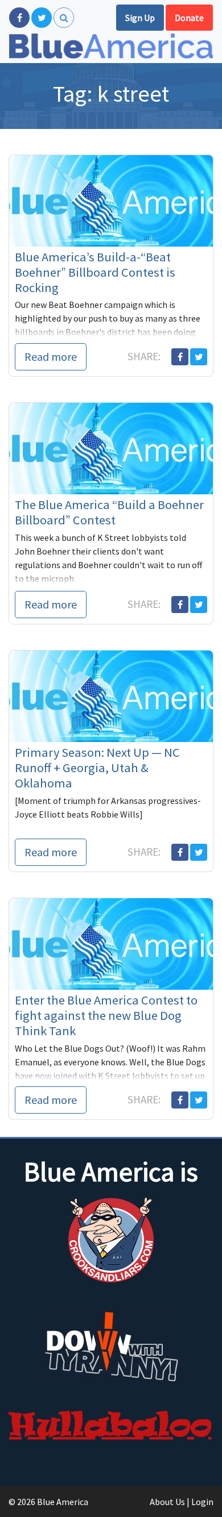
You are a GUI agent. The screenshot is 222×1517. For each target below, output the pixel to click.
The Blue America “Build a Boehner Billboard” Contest (109, 512)
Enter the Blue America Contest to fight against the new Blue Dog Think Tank (106, 1015)
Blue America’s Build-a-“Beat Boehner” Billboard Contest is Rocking (95, 272)
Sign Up (140, 17)
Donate (189, 17)
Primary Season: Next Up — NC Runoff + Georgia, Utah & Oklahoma (97, 767)
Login (202, 1501)
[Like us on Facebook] (19, 17)
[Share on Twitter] (198, 356)
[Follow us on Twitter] (41, 17)
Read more (50, 356)
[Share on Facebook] (179, 356)
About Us (167, 1501)
